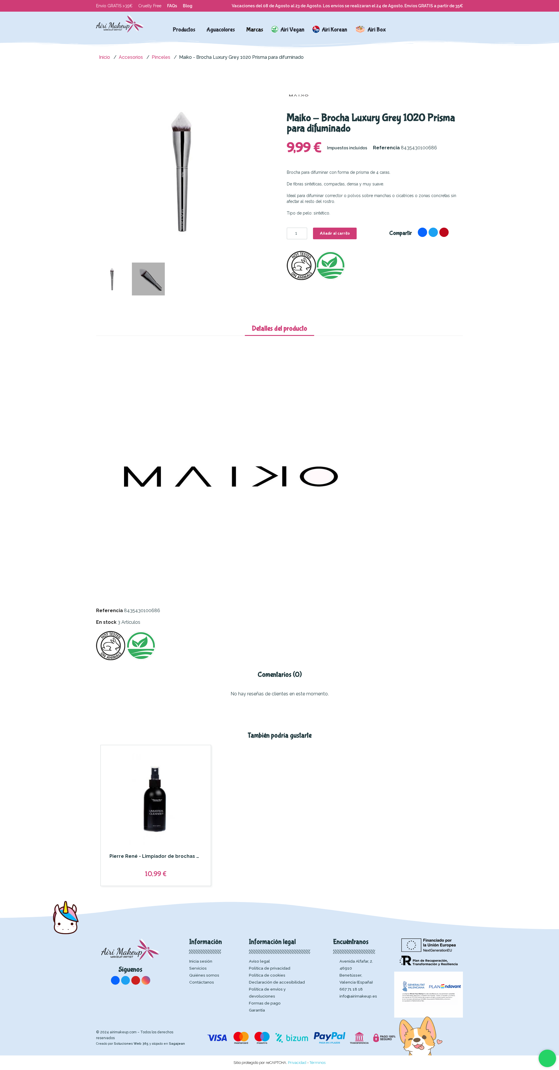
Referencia (109, 610)
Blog (187, 5)
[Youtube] (135, 980)
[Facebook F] (422, 232)
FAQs (172, 5)
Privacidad (297, 1062)
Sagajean (177, 1044)
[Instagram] (145, 980)
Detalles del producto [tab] (279, 328)
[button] (420, 30)
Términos (317, 1062)
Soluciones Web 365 (131, 1044)
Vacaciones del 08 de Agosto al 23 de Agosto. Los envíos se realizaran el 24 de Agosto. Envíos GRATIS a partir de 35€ (347, 5)
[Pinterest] (444, 232)
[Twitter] (433, 232)
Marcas (254, 29)
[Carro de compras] (445, 29)
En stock (106, 622)
